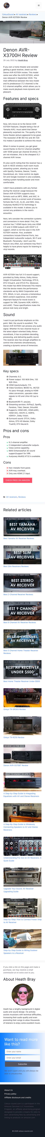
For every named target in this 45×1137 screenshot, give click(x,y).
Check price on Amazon (18, 480)
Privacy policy (10, 1094)
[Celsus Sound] (6, 5)
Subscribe (22, 1064)
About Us (8, 1090)
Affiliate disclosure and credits (17, 1097)
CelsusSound (8, 14)
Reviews (32, 14)
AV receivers (21, 14)
